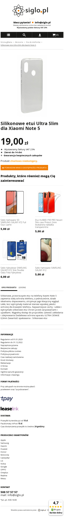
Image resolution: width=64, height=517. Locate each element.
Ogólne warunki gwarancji (12, 372)
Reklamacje (6, 363)
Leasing (22, 287)
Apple (3, 440)
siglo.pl (42, 510)
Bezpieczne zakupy (9, 348)
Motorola (5, 455)
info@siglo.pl (43, 22)
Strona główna (6, 42)
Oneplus (4, 472)
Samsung (5, 443)
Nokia (3, 463)
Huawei (4, 449)
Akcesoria (19, 42)
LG (2, 460)
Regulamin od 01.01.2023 (11, 339)
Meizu (3, 478)
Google (4, 466)
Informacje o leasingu (10, 374)
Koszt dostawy (7, 360)
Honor (3, 452)
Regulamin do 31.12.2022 (11, 342)
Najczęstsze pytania (9, 345)
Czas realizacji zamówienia (12, 357)
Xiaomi (4, 446)
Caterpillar (5, 457)
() (57, 34)
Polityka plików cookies (11, 351)
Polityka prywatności (10, 354)
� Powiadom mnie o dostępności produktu (24, 167)
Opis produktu (8, 287)
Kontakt (4, 369)
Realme (4, 475)
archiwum (6, 515)
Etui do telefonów (33, 42)
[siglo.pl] (32, 10)
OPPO (3, 469)
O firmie (4, 366)
